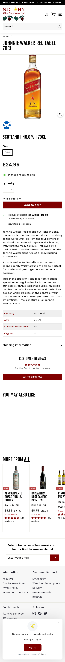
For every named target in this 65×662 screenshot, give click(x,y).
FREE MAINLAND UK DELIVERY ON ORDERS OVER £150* (32, 2)
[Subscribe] (54, 557)
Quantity (9, 183)
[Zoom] (60, 114)
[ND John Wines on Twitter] (45, 613)
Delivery (37, 587)
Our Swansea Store (14, 583)
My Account (39, 578)
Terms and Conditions (15, 592)
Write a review (32, 376)
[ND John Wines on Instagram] (34, 613)
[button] (12, 518)
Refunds (37, 597)
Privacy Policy (10, 587)
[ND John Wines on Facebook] (39, 613)
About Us (8, 578)
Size (5, 146)
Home (6, 36)
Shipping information (17, 345)
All (27, 459)
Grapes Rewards (41, 592)
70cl (7, 152)
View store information (19, 224)
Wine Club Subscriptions (46, 583)
